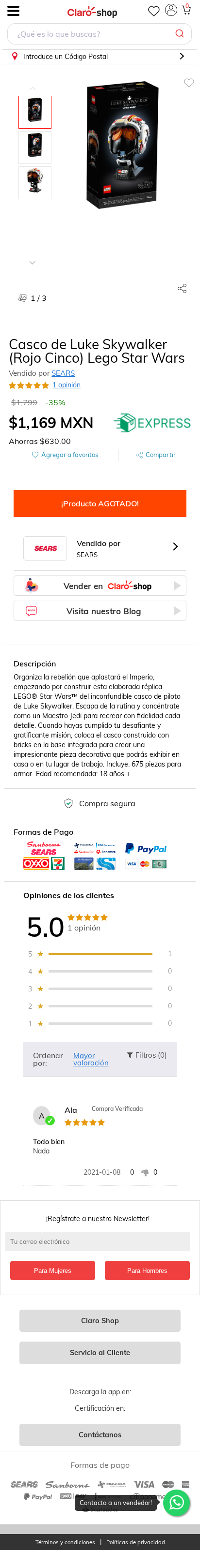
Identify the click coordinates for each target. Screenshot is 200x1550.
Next (32, 255)
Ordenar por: (48, 1059)
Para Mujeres (52, 1270)
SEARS (63, 373)
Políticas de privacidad (135, 1542)
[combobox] (99, 35)
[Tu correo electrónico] (100, 1246)
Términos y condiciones (65, 1542)
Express (152, 422)
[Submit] (180, 34)
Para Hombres (147, 1270)
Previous (32, 81)
